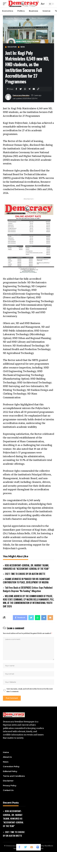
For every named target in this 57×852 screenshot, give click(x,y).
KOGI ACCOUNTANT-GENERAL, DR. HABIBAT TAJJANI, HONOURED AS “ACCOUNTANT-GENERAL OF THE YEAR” (26, 567)
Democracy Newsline (21, 95)
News (22, 47)
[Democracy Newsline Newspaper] (23, 3)
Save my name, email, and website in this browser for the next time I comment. (30, 690)
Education (12, 47)
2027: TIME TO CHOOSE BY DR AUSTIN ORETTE (25, 574)
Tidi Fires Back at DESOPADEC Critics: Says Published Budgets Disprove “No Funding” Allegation (27, 589)
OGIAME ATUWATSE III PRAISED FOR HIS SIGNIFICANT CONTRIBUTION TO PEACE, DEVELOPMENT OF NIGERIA (26, 580)
